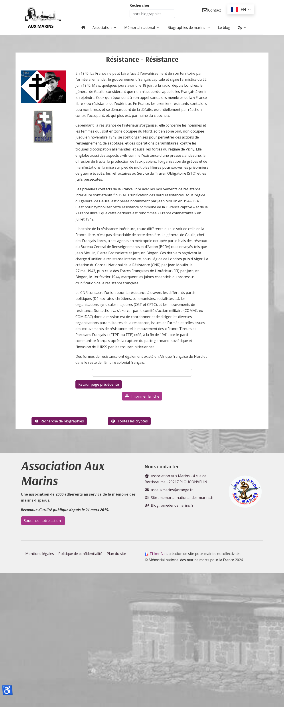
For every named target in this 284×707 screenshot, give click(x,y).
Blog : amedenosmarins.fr (172, 505)
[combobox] (152, 14)
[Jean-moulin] (43, 88)
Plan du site (116, 553)
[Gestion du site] (242, 27)
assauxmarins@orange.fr (172, 489)
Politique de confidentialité (80, 553)
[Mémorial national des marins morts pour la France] (43, 17)
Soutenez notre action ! (43, 520)
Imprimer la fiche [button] (145, 396)
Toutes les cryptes (132, 421)
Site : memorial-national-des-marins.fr (182, 497)
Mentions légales (39, 553)
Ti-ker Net (158, 553)
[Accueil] (83, 27)
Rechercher (140, 5)
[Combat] (43, 126)
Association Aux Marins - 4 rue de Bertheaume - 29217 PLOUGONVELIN (176, 478)
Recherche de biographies (62, 421)
